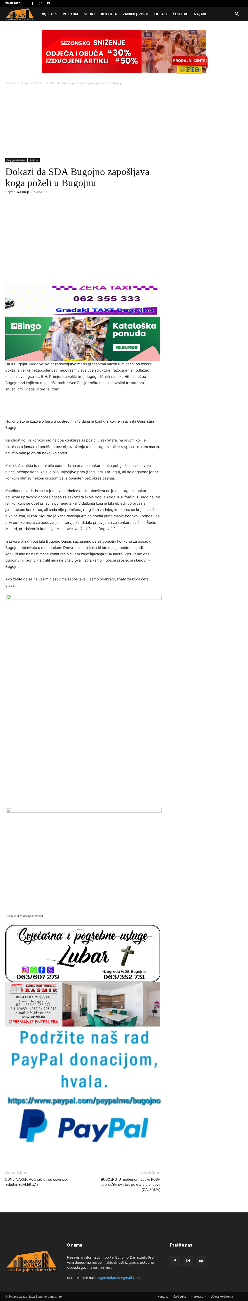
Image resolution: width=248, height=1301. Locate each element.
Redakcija (23, 192)
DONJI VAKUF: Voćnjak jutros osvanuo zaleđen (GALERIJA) (36, 1182)
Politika (70, 14)
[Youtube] (48, 3)
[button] (237, 14)
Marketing (179, 1296)
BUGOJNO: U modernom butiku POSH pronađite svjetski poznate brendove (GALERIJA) (130, 1184)
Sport (89, 14)
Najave (200, 14)
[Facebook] (32, 3)
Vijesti (48, 14)
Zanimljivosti (135, 14)
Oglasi (160, 14)
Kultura (109, 14)
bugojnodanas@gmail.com (118, 1277)
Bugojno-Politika (32, 83)
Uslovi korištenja (222, 1296)
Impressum (198, 1296)
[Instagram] (40, 3)
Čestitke (180, 14)
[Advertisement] (124, 122)
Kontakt (163, 1296)
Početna (10, 83)
